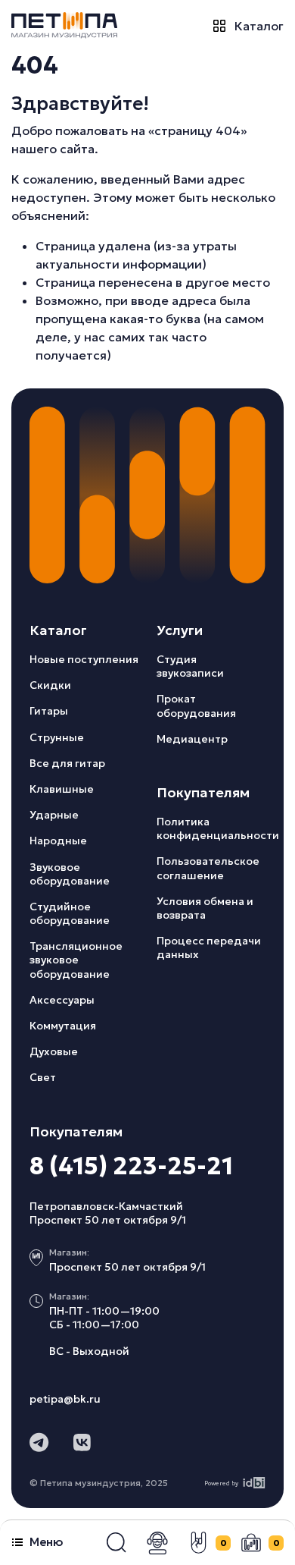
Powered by (221, 1483)
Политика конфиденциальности (218, 828)
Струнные (57, 737)
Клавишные (62, 789)
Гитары (49, 711)
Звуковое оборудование (70, 874)
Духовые (54, 1051)
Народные (58, 840)
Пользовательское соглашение (208, 867)
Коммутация (63, 1025)
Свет (43, 1077)
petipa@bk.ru (65, 1399)
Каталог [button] (259, 25)
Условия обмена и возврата (205, 908)
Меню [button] (46, 1542)
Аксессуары (62, 1000)
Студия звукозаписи (190, 666)
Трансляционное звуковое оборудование (76, 959)
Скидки (50, 685)
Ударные (54, 815)
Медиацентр (192, 739)
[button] (116, 1543)
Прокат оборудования (196, 705)
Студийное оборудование (70, 913)
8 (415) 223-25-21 (131, 1166)
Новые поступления (84, 659)
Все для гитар (67, 763)
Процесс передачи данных (209, 947)
